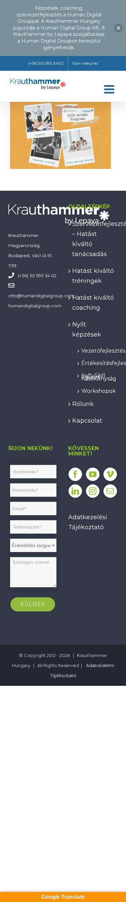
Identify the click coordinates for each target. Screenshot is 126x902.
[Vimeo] (110, 474)
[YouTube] (92, 474)
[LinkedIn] (75, 491)
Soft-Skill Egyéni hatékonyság (96, 376)
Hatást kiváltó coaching (93, 302)
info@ (14, 295)
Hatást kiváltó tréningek (93, 276)
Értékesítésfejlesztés (96, 362)
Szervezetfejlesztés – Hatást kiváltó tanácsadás (93, 239)
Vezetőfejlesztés (96, 350)
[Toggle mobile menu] (110, 89)
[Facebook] (75, 474)
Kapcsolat (87, 420)
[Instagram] (92, 491)
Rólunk (83, 404)
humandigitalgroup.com (47, 295)
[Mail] (110, 491)
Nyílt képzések (86, 329)
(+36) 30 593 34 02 (37, 275)
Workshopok (96, 390)
